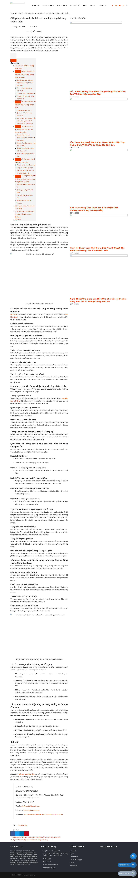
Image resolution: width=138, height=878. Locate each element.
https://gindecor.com (31, 810)
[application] (53, 6)
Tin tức (21, 13)
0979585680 (47, 862)
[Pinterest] (116, 5)
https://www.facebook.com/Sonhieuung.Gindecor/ (43, 814)
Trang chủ (13, 13)
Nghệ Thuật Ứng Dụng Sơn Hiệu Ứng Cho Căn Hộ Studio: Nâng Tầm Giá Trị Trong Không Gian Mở (98, 300)
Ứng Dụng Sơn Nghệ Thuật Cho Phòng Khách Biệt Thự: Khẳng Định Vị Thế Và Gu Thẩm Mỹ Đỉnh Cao (97, 143)
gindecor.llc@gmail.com (30, 806)
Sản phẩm (73, 851)
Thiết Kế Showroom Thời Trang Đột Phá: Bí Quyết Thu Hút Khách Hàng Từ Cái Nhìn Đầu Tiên (97, 249)
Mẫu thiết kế (74, 857)
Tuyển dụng (73, 866)
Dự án (72, 854)
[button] (127, 5)
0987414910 (47, 859)
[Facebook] (112, 5)
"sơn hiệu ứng (22, 825)
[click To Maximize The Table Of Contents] (13, 55)
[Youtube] (120, 5)
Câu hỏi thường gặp (76, 860)
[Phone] (123, 5)
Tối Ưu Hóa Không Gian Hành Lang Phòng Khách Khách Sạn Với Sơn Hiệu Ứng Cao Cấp (98, 92)
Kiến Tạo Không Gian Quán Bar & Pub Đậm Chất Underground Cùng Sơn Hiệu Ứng (94, 209)
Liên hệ (72, 863)
